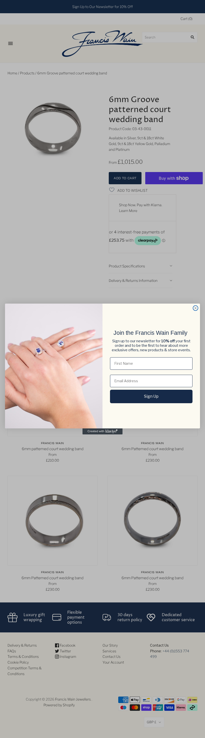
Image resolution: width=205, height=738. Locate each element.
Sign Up (151, 396)
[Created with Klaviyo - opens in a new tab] (102, 431)
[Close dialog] (195, 308)
